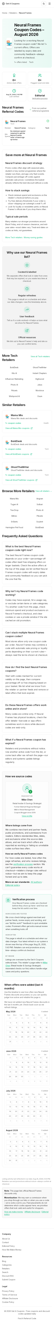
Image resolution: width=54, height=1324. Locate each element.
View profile (27, 816)
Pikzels (14, 390)
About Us (6, 1239)
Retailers (13, 13)
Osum (39, 396)
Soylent (39, 522)
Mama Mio (14, 498)
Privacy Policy (8, 1291)
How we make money (13, 1212)
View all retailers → (43, 491)
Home (4, 13)
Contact (5, 1242)
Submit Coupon (8, 1279)
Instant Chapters (40, 373)
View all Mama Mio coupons (17, 428)
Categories (7, 1265)
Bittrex (14, 516)
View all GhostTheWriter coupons (19, 480)
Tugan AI (14, 504)
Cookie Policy (8, 1302)
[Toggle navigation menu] (49, 3)
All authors (36, 882)
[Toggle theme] (43, 3)
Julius (39, 385)
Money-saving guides (33, 237)
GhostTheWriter (40, 367)
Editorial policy (12, 885)
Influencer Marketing (14, 379)
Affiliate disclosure (32, 1212)
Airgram (39, 498)
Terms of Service (9, 1295)
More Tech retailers (13, 237)
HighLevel (39, 379)
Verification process (40, 98)
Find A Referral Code (27, 1318)
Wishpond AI (14, 396)
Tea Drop (14, 510)
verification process (23, 864)
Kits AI (14, 373)
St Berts (14, 522)
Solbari (40, 504)
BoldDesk (14, 367)
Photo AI (14, 385)
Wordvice (40, 390)
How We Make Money (11, 1250)
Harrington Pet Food (14, 527)
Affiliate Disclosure (10, 1298)
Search (5, 1272)
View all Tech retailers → (40, 357)
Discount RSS (8, 1276)
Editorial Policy (8, 1246)
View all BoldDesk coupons (17, 454)
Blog (4, 1261)
